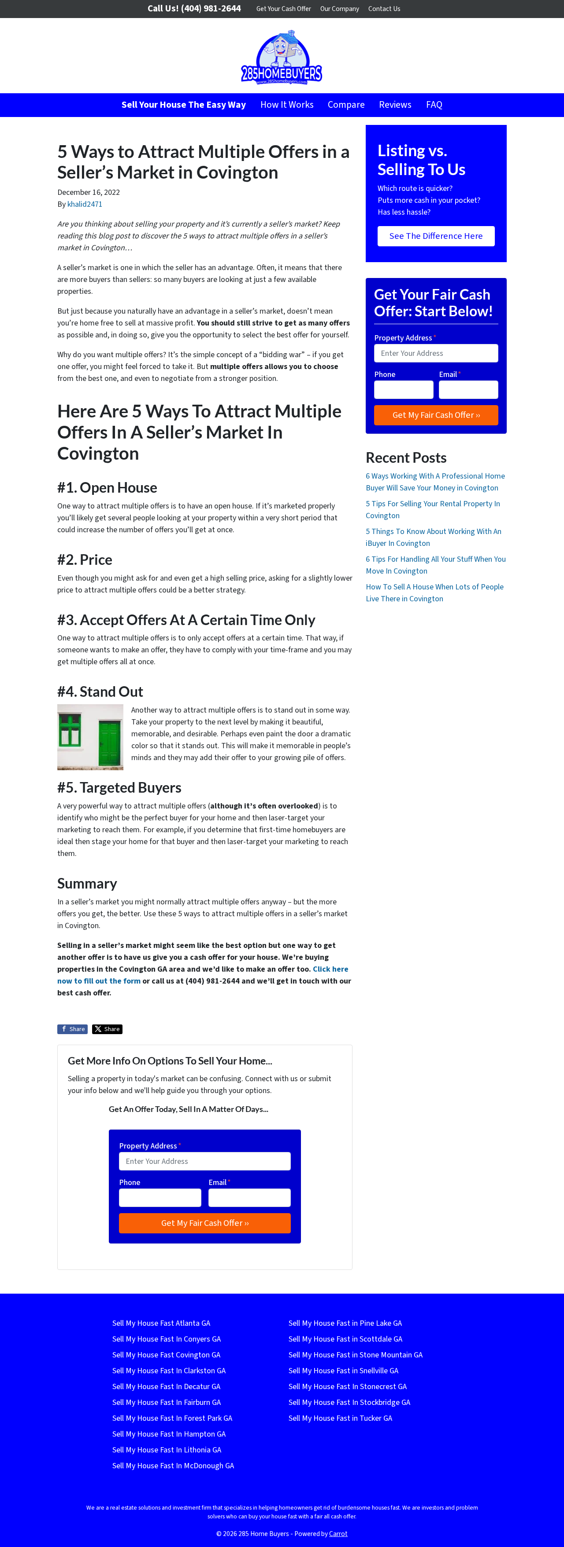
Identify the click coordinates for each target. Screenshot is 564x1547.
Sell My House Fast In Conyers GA (166, 1339)
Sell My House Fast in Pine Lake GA (345, 1323)
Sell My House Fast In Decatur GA (166, 1386)
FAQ (434, 105)
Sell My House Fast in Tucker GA (340, 1418)
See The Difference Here (436, 236)
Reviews (395, 105)
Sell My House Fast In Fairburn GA (166, 1402)
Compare (346, 105)
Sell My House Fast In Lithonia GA (166, 1450)
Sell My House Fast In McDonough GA (173, 1465)
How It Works (287, 105)
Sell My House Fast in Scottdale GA (345, 1339)
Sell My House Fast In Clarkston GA (169, 1370)
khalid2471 (85, 204)
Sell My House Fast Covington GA (166, 1355)
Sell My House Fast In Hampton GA (169, 1434)
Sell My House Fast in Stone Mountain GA (356, 1355)
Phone (129, 1182)
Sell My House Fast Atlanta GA (161, 1323)
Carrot (338, 1534)
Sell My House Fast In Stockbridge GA (349, 1402)
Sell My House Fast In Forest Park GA (172, 1418)
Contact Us (384, 9)
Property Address (150, 1146)
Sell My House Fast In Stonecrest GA (348, 1386)
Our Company (339, 9)
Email (219, 1182)
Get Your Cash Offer (283, 9)
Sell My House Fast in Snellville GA (343, 1370)
